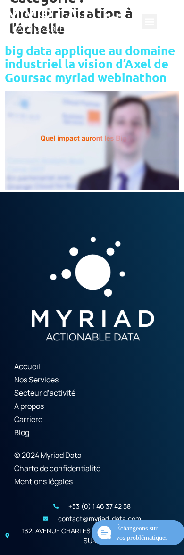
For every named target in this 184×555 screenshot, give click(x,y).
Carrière (28, 419)
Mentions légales (43, 481)
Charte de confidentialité (57, 468)
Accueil (27, 366)
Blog (21, 432)
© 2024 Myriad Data (48, 455)
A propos (29, 406)
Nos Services (36, 379)
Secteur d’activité (44, 393)
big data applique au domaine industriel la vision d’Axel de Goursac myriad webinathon (90, 63)
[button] (149, 21)
